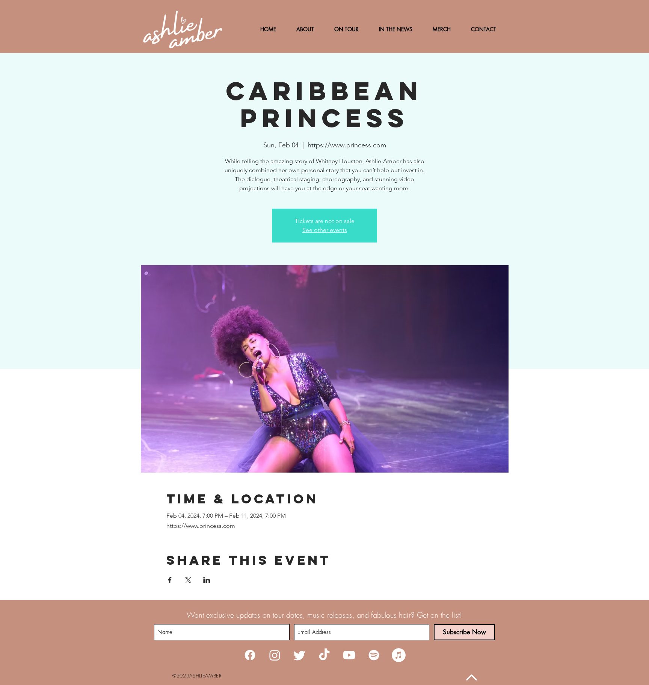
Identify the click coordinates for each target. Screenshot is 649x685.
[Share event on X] (188, 580)
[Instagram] (275, 655)
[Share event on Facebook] (170, 580)
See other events (324, 229)
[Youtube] (349, 655)
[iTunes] (399, 655)
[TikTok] (324, 655)
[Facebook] (250, 655)
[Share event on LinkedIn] (206, 580)
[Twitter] (299, 655)
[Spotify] (374, 655)
